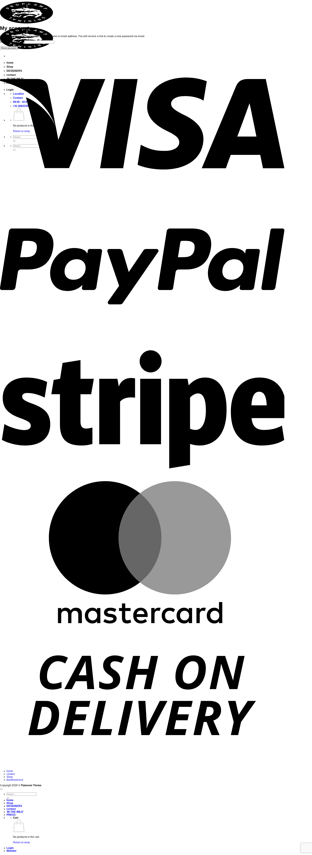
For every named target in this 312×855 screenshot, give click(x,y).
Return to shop (21, 842)
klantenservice (14, 779)
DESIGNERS (14, 806)
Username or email (12, 41)
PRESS (11, 814)
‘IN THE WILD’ (15, 811)
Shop (9, 776)
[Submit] (7, 798)
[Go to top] (1, 789)
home (9, 771)
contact (10, 774)
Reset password (8, 48)
